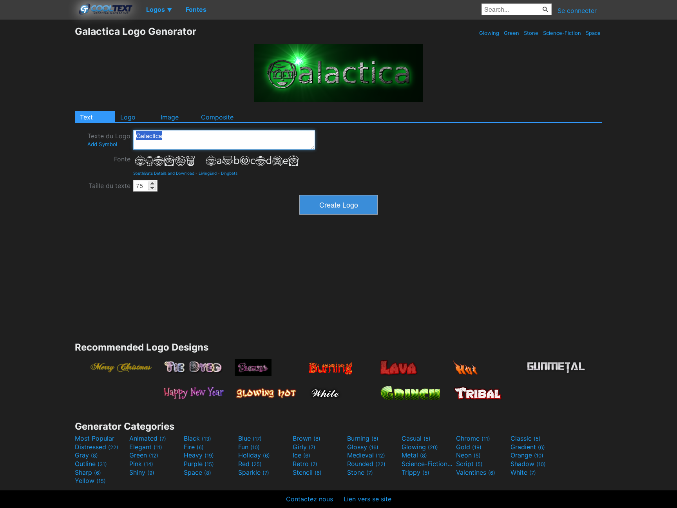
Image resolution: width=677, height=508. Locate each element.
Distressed (96, 447)
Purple (199, 464)
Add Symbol (102, 144)
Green (511, 33)
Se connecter (577, 10)
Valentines (475, 472)
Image (170, 117)
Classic (525, 438)
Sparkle (253, 472)
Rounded (366, 464)
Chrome (473, 438)
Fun (249, 447)
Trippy (415, 472)
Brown (306, 438)
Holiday (254, 455)
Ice (301, 455)
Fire (194, 447)
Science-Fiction (562, 33)
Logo (128, 117)
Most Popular (94, 438)
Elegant (145, 447)
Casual (416, 438)
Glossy (362, 447)
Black (197, 438)
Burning (362, 438)
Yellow (90, 480)
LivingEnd (208, 173)
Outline (91, 464)
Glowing (489, 33)
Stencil (307, 472)
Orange (526, 455)
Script (469, 464)
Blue (250, 438)
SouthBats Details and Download (163, 173)
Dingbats (229, 173)
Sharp (88, 472)
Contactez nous (309, 499)
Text (86, 117)
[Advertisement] (37, 142)
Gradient (527, 447)
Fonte (122, 159)
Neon (468, 455)
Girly (304, 447)
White (523, 472)
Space (593, 33)
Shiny (141, 472)
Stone (531, 33)
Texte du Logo (108, 139)
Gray (86, 455)
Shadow (528, 464)
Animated (147, 438)
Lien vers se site (367, 499)
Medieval (366, 455)
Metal (414, 455)
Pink (141, 464)
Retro (305, 464)
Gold (469, 447)
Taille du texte (109, 186)
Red (250, 464)
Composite (217, 117)
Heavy (199, 455)
